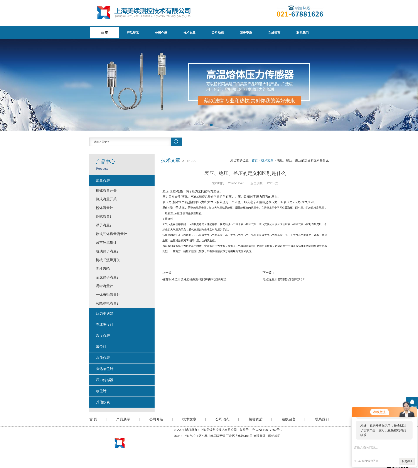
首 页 (93, 419)
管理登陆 (259, 436)
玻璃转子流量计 (108, 251)
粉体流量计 (104, 208)
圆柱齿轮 (103, 269)
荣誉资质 (246, 32)
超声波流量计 (106, 242)
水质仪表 (103, 358)
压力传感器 (104, 380)
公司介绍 (161, 32)
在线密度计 (104, 324)
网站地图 (274, 436)
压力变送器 (104, 313)
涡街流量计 (104, 286)
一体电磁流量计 (108, 295)
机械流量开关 (106, 190)
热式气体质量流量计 (111, 234)
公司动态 (218, 32)
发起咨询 (407, 461)
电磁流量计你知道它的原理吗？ (284, 279)
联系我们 (303, 32)
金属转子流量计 (108, 277)
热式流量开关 (106, 199)
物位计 (101, 391)
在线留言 (274, 32)
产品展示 (133, 32)
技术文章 (189, 32)
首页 (255, 160)
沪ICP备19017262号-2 (267, 429)
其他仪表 (103, 402)
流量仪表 (103, 181)
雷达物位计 (104, 369)
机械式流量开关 (108, 260)
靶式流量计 (104, 216)
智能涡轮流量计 (108, 303)
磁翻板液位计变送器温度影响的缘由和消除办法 (194, 279)
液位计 (101, 347)
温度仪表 (103, 335)
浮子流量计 (104, 225)
